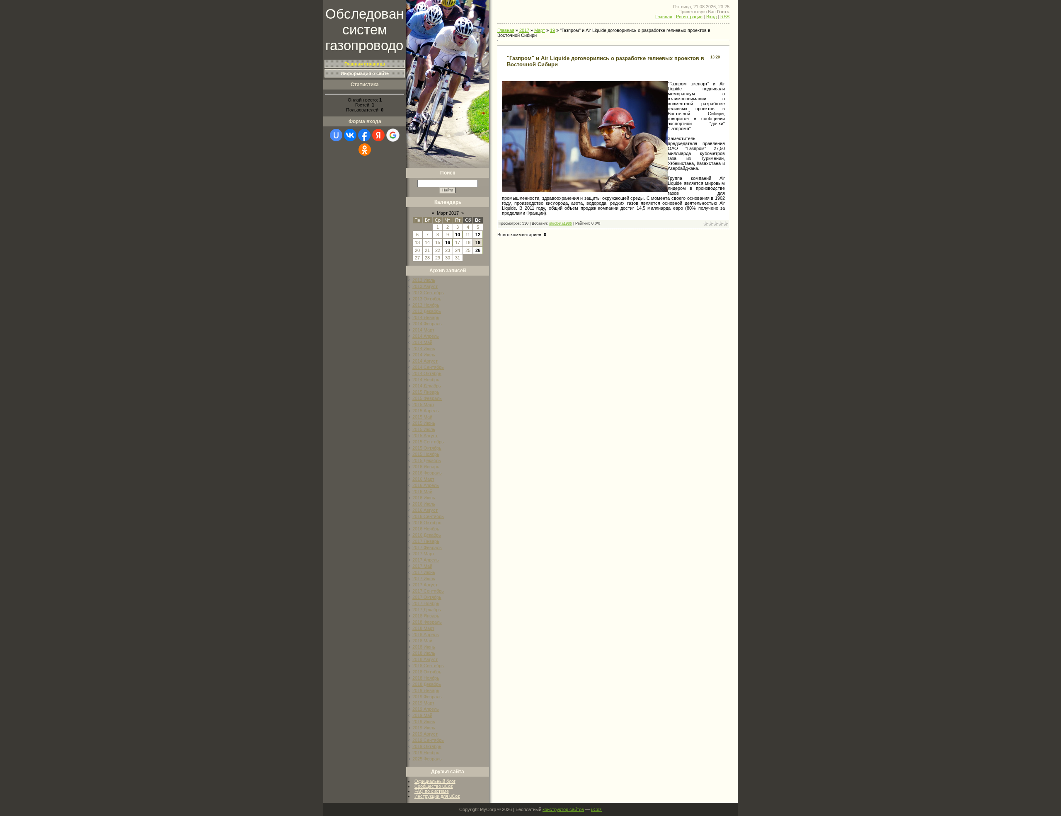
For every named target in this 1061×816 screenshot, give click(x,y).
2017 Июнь (423, 572)
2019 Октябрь (426, 746)
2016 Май (422, 491)
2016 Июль (423, 503)
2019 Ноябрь (425, 752)
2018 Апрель (425, 634)
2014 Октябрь (426, 373)
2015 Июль (423, 429)
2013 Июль (423, 280)
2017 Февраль (427, 547)
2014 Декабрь (426, 385)
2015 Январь (425, 392)
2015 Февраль (427, 398)
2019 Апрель (425, 709)
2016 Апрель (425, 485)
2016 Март (423, 479)
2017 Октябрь (426, 597)
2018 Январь (425, 615)
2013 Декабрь (426, 311)
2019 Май (422, 715)
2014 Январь (425, 317)
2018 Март (423, 628)
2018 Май (422, 640)
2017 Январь (425, 541)
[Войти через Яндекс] (378, 135)
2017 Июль (423, 578)
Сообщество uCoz (433, 786)
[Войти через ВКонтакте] (350, 135)
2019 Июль (423, 727)
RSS (724, 16)
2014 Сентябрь (428, 367)
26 (477, 250)
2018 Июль (423, 653)
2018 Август (425, 659)
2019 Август (425, 733)
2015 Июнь (423, 423)
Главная (663, 16)
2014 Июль (423, 354)
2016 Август (425, 510)
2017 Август (425, 584)
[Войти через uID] (336, 135)
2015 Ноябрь (425, 454)
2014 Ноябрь (425, 379)
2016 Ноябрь (425, 528)
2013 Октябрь (426, 298)
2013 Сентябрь (428, 292)
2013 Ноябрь (425, 305)
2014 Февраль (427, 323)
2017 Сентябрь (428, 590)
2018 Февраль (427, 622)
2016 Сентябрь (428, 516)
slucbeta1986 (560, 223)
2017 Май (422, 566)
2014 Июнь (423, 348)
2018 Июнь (423, 646)
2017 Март (423, 553)
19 (477, 242)
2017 (524, 30)
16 (447, 242)
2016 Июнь (423, 497)
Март (539, 30)
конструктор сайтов (563, 809)
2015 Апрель (425, 410)
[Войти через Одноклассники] (365, 149)
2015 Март (423, 404)
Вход (711, 16)
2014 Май (422, 342)
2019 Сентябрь (428, 740)
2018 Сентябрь (428, 665)
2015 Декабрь (426, 460)
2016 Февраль (427, 472)
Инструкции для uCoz (437, 796)
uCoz (596, 809)
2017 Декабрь (426, 609)
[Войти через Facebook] (364, 135)
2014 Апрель (425, 336)
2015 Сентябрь (428, 441)
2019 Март (423, 702)
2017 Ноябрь (425, 603)
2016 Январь (425, 466)
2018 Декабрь (426, 684)
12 (477, 234)
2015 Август (425, 435)
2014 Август (425, 360)
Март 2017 (448, 213)
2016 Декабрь (426, 535)
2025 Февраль (427, 758)
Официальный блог (434, 781)
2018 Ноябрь (425, 678)
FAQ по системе (431, 791)
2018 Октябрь (426, 671)
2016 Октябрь (426, 522)
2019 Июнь (423, 721)
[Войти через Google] (393, 135)
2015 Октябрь (426, 448)
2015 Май (422, 416)
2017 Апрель (425, 559)
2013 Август (425, 286)
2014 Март (423, 329)
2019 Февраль (427, 696)
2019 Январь (425, 690)
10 (457, 234)
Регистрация (689, 16)
